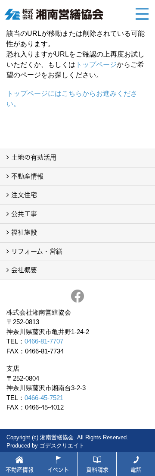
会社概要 (24, 270)
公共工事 (24, 214)
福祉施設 (24, 232)
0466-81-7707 (44, 341)
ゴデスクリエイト (62, 445)
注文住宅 (24, 195)
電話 (136, 469)
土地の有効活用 (33, 157)
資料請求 (97, 469)
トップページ (96, 64)
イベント (58, 469)
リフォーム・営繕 (36, 251)
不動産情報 (27, 176)
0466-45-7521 (44, 397)
